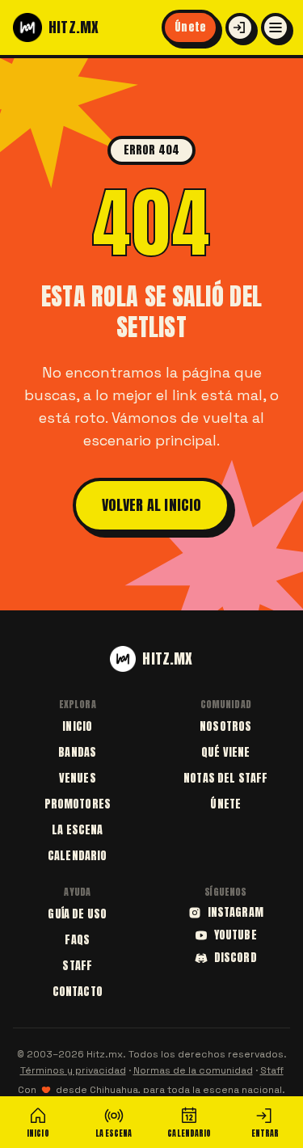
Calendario (77, 855)
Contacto (78, 991)
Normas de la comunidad (193, 1070)
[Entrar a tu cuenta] (240, 27)
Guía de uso (77, 913)
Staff (77, 965)
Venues (77, 778)
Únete (190, 27)
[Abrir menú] (275, 27)
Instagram (235, 913)
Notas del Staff (225, 778)
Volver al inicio (152, 505)
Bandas (77, 752)
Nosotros (225, 726)
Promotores (77, 804)
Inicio (77, 726)
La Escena (77, 829)
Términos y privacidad (73, 1070)
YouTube (235, 935)
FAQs (77, 939)
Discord (235, 958)
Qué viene (225, 752)
